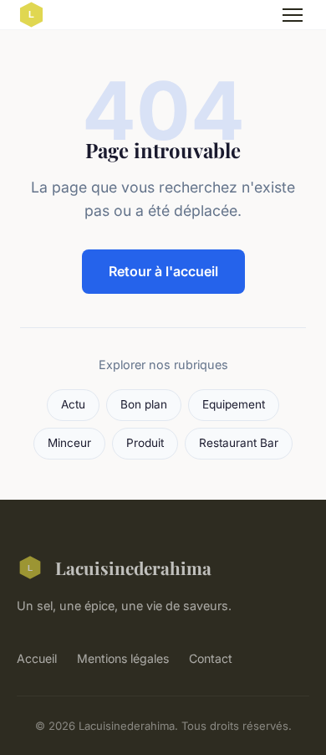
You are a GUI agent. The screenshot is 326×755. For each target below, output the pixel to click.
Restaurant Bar (238, 442)
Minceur (69, 442)
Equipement (233, 404)
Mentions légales (123, 658)
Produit (145, 442)
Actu (73, 404)
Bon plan (143, 404)
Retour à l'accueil (163, 271)
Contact (210, 658)
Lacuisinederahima (133, 567)
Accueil (37, 658)
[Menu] (292, 15)
